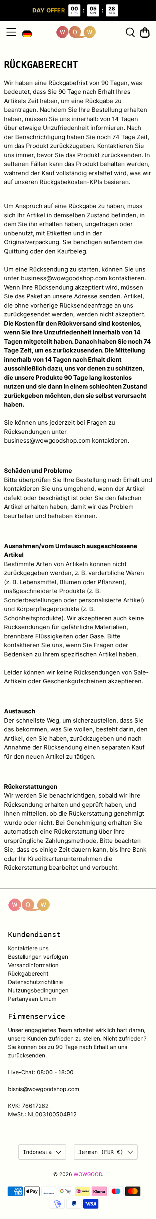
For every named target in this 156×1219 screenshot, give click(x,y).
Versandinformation (33, 965)
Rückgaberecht (28, 973)
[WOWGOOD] (76, 32)
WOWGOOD (88, 1174)
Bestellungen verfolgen (38, 956)
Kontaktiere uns (28, 948)
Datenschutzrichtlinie (35, 981)
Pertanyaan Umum (32, 998)
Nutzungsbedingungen (38, 990)
